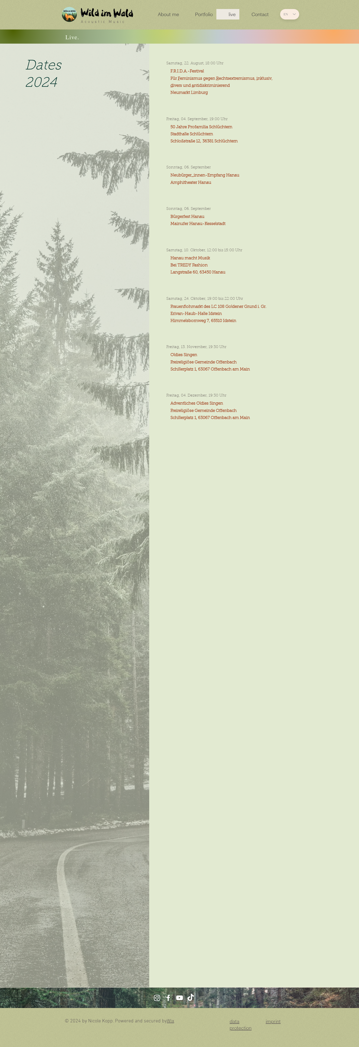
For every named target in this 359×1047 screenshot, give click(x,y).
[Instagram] (157, 998)
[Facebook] (168, 998)
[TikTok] (191, 998)
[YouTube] (179, 998)
